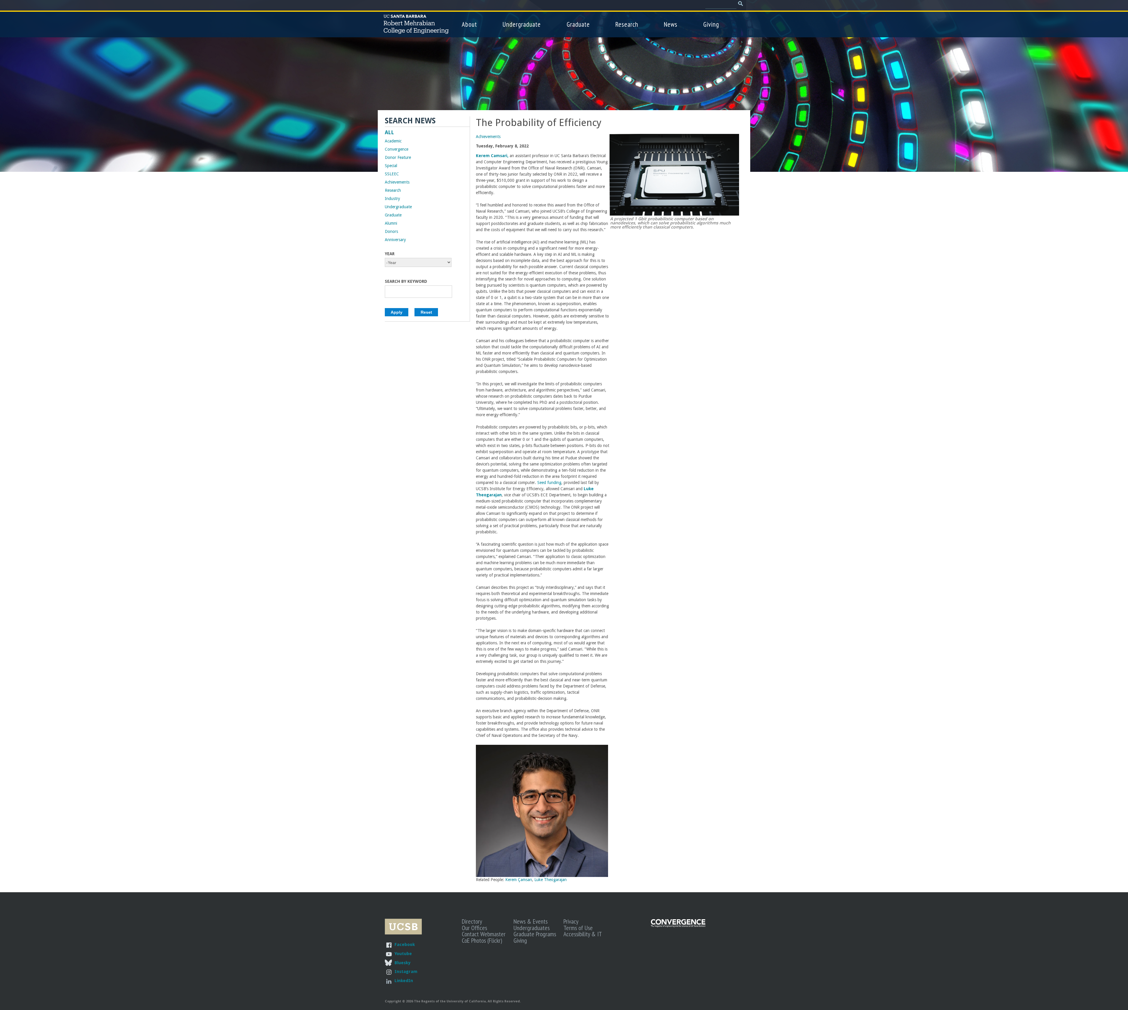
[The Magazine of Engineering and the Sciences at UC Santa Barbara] (678, 925)
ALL (389, 132)
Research (626, 24)
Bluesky (402, 962)
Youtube (403, 953)
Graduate (578, 24)
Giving (711, 24)
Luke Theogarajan (550, 879)
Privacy (570, 921)
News (670, 24)
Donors (391, 231)
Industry (392, 198)
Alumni (391, 223)
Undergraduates (531, 928)
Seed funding (549, 482)
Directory (472, 921)
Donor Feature (398, 157)
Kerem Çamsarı (518, 879)
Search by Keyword (406, 281)
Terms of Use (578, 928)
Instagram (406, 971)
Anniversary (395, 239)
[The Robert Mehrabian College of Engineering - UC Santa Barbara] (416, 31)
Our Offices (474, 928)
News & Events (530, 921)
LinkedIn (404, 980)
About (469, 24)
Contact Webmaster (484, 934)
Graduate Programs (534, 934)
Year (390, 253)
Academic (393, 141)
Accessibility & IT (582, 934)
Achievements (488, 136)
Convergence (396, 149)
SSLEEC (392, 174)
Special (391, 165)
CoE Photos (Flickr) (482, 940)
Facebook (405, 944)
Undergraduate (522, 24)
